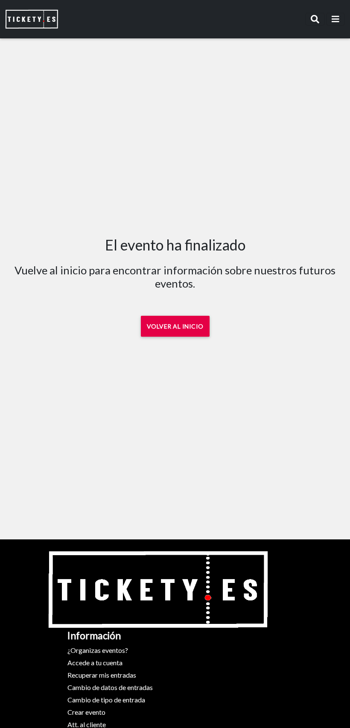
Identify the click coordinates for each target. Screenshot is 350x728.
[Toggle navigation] (315, 19)
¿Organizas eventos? (97, 650)
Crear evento (86, 712)
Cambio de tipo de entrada (106, 700)
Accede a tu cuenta (94, 662)
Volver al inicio (175, 326)
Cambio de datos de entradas (110, 687)
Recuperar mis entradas (101, 675)
